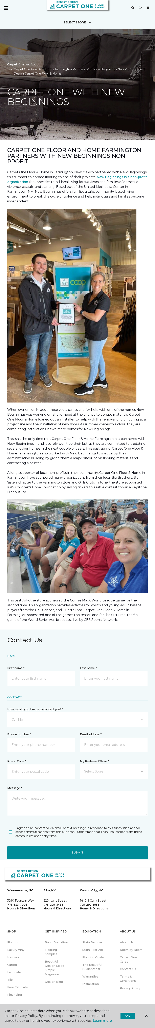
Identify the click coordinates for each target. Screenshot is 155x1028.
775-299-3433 (53, 904)
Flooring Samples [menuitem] (51, 952)
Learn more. (102, 1021)
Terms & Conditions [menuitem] (128, 979)
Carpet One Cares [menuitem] (128, 959)
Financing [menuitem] (14, 994)
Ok (127, 1015)
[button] (133, 8)
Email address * (91, 734)
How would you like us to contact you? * (35, 709)
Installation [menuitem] (90, 984)
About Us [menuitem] (126, 942)
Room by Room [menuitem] (131, 950)
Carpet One (15, 64)
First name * (15, 668)
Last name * (88, 668)
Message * (14, 788)
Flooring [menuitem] (13, 942)
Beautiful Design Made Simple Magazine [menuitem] (54, 968)
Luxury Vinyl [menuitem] (16, 950)
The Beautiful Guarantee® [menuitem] (92, 967)
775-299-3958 (89, 904)
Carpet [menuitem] (12, 965)
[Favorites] (140, 8)
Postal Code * (16, 761)
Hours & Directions (21, 908)
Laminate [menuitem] (14, 972)
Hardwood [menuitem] (14, 957)
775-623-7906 (17, 904)
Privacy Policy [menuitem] (130, 988)
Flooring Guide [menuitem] (93, 957)
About (35, 64)
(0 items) (148, 7)
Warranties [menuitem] (90, 976)
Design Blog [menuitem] (54, 982)
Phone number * (19, 734)
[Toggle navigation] (5, 8)
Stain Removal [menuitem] (92, 942)
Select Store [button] (75, 22)
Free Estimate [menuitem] (17, 987)
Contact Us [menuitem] (128, 969)
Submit (77, 852)
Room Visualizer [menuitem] (56, 942)
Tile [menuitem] (10, 980)
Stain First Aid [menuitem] (92, 950)
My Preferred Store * (94, 761)
